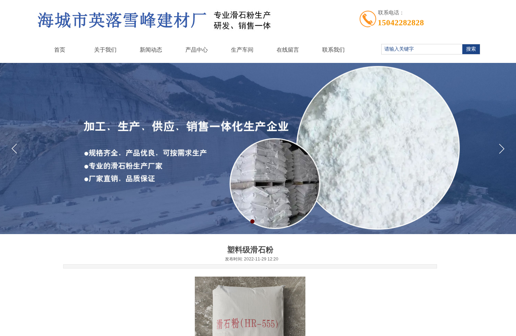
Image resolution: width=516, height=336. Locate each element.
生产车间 (242, 50)
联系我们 (333, 50)
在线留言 (288, 50)
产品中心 (196, 50)
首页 (59, 50)
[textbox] (421, 49)
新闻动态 (151, 50)
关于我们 (105, 50)
